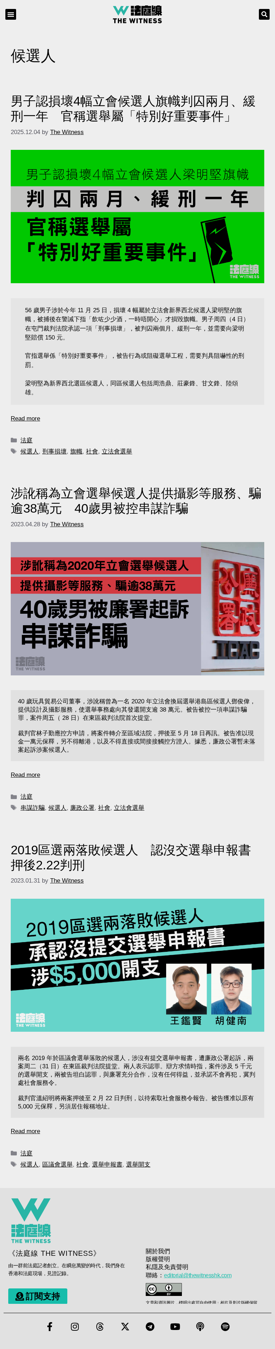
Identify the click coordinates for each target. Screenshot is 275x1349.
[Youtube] (175, 1326)
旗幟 (76, 451)
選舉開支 (138, 1164)
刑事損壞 (54, 451)
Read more (25, 418)
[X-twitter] (125, 1326)
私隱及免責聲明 (167, 1267)
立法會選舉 (117, 451)
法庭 (26, 440)
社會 (92, 451)
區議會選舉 (57, 1164)
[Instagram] (75, 1326)
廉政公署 (82, 807)
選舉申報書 (107, 1164)
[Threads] (100, 1326)
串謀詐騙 (32, 807)
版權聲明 (158, 1259)
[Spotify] (225, 1326)
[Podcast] (200, 1326)
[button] (10, 14)
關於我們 (158, 1251)
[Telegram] (150, 1326)
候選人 (29, 451)
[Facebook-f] (50, 1326)
